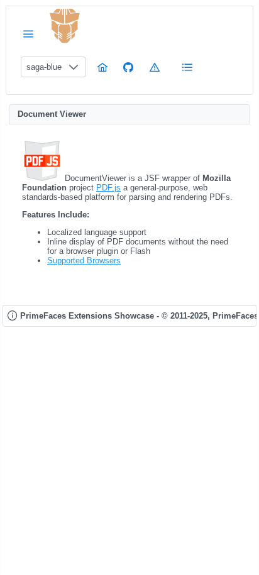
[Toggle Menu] (28, 33)
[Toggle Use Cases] (187, 67)
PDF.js (108, 187)
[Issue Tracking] (155, 67)
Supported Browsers (84, 260)
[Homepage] (102, 67)
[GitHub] (128, 67)
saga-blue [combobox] (44, 67)
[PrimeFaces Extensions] (64, 26)
